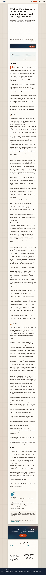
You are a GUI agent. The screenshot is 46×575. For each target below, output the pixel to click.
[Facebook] (39, 1)
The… (25, 57)
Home (2, 571)
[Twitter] (37, 1)
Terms (34, 571)
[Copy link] (35, 41)
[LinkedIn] (43, 1)
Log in (32, 1)
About (12, 521)
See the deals (32, 46)
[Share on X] (30, 41)
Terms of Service (21, 571)
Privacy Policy (16, 571)
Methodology (17, 521)
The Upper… (13, 57)
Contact (23, 508)
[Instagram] (40, 1)
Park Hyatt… (13, 54)
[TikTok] (44, 1)
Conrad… (13, 56)
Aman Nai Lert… (26, 54)
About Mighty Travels (18, 508)
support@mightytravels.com (5, 573)
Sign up (35, 1)
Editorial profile (13, 508)
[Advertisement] (23, 31)
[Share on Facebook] (32, 41)
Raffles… (25, 59)
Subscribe (37, 571)
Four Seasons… (26, 56)
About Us (7, 571)
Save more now (23, 535)
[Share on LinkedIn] (33, 41)
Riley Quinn (12, 39)
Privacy (31, 571)
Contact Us (11, 571)
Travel (4, 571)
